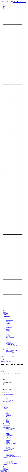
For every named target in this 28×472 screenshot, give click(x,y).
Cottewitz (8, 411)
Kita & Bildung (9, 318)
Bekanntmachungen (10, 344)
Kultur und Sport (9, 402)
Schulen (7, 396)
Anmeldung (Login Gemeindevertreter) (14, 345)
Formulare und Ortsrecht (11, 332)
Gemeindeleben (6, 316)
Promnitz (7, 419)
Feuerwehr (8, 321)
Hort (7, 398)
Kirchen (7, 322)
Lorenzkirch (8, 415)
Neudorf (7, 418)
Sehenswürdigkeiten (10, 351)
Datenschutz (5, 314)
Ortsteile (7, 325)
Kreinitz (7, 414)
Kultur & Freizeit (9, 320)
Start (4, 310)
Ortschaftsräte (8, 342)
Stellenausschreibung (10, 337)
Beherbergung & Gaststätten (11, 350)
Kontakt (4, 312)
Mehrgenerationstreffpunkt (6, 361)
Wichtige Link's (9, 327)
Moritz (7, 416)
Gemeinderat (5, 340)
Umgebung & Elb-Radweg (11, 352)
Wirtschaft (5, 347)
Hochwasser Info (9, 338)
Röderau (7, 420)
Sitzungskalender (9, 343)
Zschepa (7, 422)
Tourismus (5, 349)
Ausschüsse (8, 341)
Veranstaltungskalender (10, 317)
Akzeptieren (2, 470)
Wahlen (7, 330)
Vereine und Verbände (10, 403)
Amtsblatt (8, 334)
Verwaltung (8, 329)
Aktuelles (5, 354)
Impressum (5, 313)
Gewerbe (8, 348)
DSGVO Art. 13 (9, 400)
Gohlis (7, 412)
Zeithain (7, 421)
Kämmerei (8, 335)
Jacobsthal (8, 413)
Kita (6, 399)
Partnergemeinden (9, 324)
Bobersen (8, 409)
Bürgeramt (8, 336)
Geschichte (8, 323)
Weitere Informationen (4, 471)
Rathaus (4, 328)
